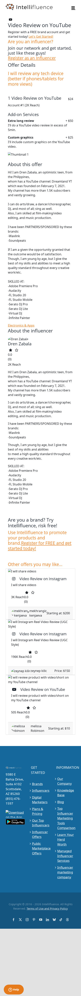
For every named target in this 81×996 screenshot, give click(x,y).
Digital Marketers (39, 799)
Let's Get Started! (41, 36)
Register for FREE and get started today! (39, 545)
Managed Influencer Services (65, 856)
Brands (37, 784)
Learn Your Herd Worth (65, 839)
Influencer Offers (40, 834)
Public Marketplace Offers (40, 848)
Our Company (64, 781)
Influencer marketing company (65, 872)
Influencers (40, 790)
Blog (60, 802)
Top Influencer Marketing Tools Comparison (65, 818)
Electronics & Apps (21, 325)
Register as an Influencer (32, 58)
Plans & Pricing (37, 811)
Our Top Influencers (40, 823)
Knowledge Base (65, 792)
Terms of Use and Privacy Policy (47, 908)
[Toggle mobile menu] (73, 8)
